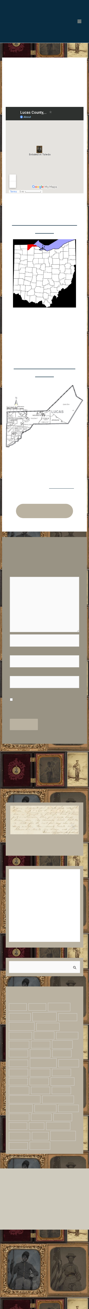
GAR (40, 1196)
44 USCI (46, 1142)
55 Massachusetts (27, 1169)
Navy (44, 1205)
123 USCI (43, 1187)
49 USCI (42, 1151)
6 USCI (18, 1069)
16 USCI (43, 1096)
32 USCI (40, 1133)
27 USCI (46, 1114)
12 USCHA (46, 1078)
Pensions (48, 1215)
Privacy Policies (44, 1275)
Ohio (22, 1214)
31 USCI (18, 1133)
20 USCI (19, 1105)
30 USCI (66, 1124)
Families (19, 1196)
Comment (20, 610)
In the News (64, 1196)
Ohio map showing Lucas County (44, 242)
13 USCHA (44, 1087)
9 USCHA (43, 1069)
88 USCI (60, 1169)
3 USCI (39, 1050)
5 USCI (48, 1059)
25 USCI (66, 1105)
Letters (21, 1205)
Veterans (21, 1225)
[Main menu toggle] (79, 24)
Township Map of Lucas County (44, 391)
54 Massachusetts (28, 1160)
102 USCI (45, 1178)
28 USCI (20, 1125)
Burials (65, 1187)
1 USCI (18, 1050)
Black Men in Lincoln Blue (30, 13)
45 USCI (19, 1151)
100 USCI (21, 1178)
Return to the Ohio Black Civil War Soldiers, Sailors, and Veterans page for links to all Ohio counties (45, 540)
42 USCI (21, 1142)
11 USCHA (20, 1078)
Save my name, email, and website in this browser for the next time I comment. (44, 742)
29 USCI (44, 1124)
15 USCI (20, 1096)
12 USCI (20, 1087)
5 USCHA (21, 1060)
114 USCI (19, 1187)
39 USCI (63, 1133)
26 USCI (19, 1115)
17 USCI (66, 1096)
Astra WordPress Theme (47, 1266)
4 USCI (61, 1050)
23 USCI (43, 1105)
